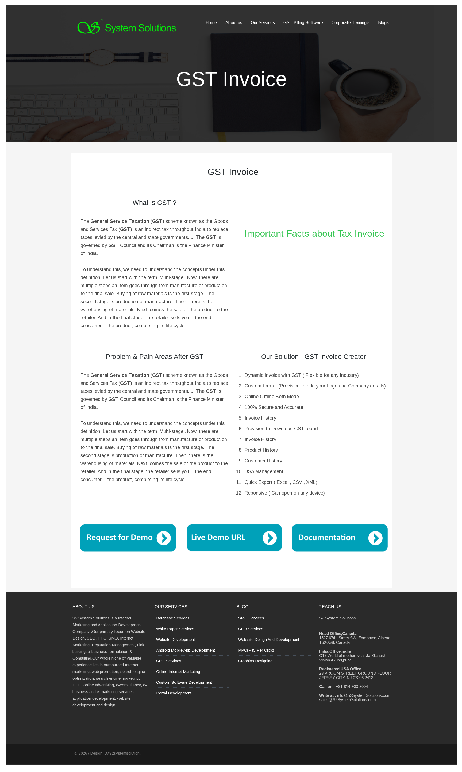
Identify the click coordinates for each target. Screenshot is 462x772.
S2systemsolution (124, 753)
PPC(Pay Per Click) (256, 650)
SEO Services (168, 661)
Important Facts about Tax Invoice (314, 233)
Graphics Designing (255, 661)
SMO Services (251, 618)
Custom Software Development (184, 682)
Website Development (175, 639)
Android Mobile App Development (185, 650)
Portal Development (173, 693)
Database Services (173, 618)
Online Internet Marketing (178, 671)
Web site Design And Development (268, 639)
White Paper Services (175, 628)
